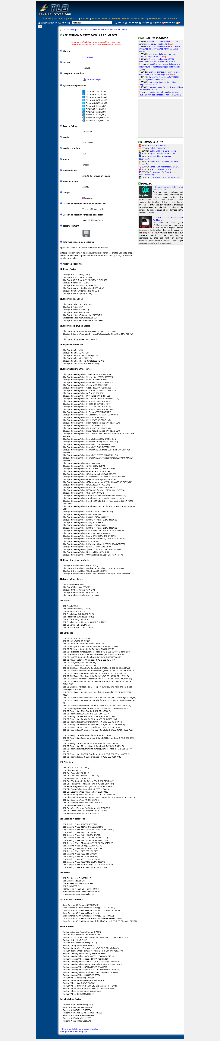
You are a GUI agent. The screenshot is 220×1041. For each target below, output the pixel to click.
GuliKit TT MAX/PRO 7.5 (159, 148)
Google (68, 23)
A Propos (172, 18)
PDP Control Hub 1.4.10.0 (160, 169)
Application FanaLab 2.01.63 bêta (113, 29)
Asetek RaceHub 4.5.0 (159, 145)
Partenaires (155, 18)
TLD (59, 23)
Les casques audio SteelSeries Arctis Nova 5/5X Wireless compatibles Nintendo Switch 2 (160, 93)
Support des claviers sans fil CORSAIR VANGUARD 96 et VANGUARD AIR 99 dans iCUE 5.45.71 (159, 49)
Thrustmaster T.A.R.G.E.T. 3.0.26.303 (165, 177)
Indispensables (99, 18)
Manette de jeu (94, 79)
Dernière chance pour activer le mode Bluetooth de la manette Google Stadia (159, 73)
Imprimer (157, 22)
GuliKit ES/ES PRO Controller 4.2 (163, 151)
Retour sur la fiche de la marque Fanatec (80, 1029)
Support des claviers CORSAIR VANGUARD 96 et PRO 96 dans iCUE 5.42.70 (157, 60)
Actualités (73, 18)
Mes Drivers (60, 18)
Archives (93, 29)
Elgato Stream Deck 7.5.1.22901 (163, 153)
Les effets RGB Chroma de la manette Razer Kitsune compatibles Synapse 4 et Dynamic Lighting (159, 67)
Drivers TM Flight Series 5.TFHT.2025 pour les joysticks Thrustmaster (159, 78)
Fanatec (84, 29)
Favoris (121, 22)
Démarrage (133, 22)
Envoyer (145, 22)
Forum (125, 18)
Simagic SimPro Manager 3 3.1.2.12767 (166, 166)
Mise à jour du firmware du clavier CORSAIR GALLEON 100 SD (158, 55)
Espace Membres (139, 18)
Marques (47, 18)
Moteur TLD (170, 22)
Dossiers (85, 18)
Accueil (66, 29)
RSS (164, 18)
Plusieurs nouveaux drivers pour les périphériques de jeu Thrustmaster (159, 42)
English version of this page (74, 1031)
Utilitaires (114, 18)
